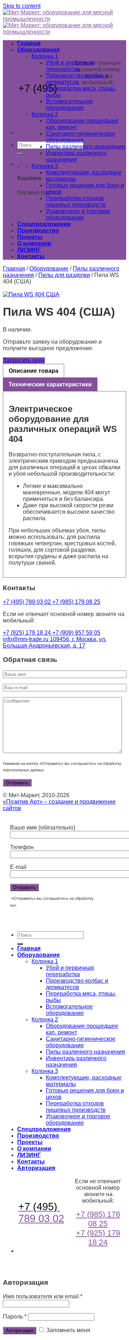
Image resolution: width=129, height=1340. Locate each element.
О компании (34, 243)
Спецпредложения (44, 224)
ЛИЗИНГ (29, 250)
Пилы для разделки (64, 275)
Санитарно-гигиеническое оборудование (80, 137)
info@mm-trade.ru (26, 639)
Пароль (15, 1316)
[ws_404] (64, 294)
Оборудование (38, 50)
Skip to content (21, 6)
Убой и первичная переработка (70, 66)
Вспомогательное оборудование (69, 104)
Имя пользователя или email (42, 1296)
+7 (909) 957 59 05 (76, 633)
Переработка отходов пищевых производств (76, 201)
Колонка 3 (45, 166)
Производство (38, 230)
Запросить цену (24, 360)
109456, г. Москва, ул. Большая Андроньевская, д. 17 (54, 642)
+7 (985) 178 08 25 (98, 100)
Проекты (30, 237)
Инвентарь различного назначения (76, 156)
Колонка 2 (45, 114)
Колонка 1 (45, 56)
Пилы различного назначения (85, 147)
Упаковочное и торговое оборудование (78, 214)
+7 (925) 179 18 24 (27, 633)
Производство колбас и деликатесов (77, 78)
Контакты (31, 256)
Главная (28, 43)
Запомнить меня (67, 1330)
